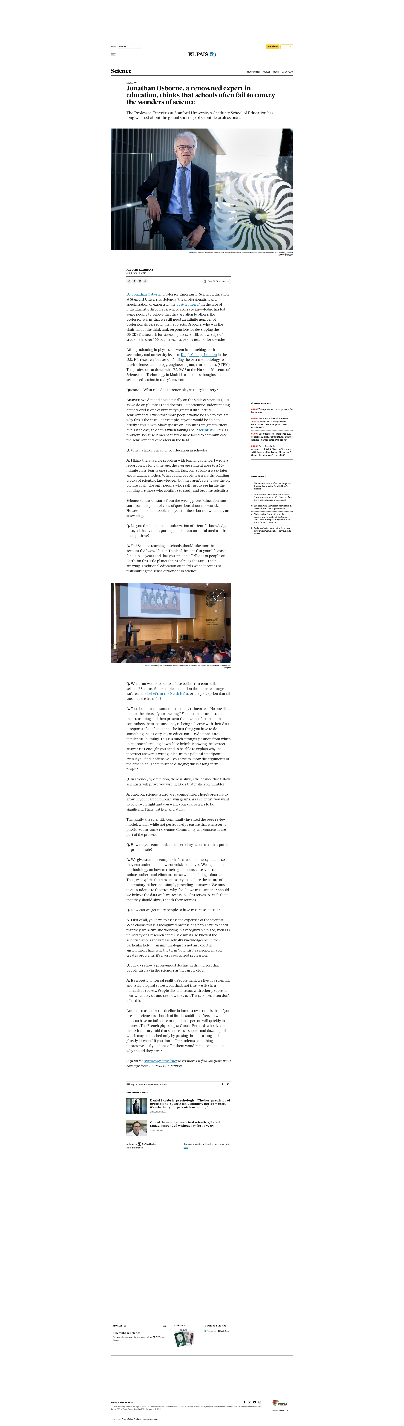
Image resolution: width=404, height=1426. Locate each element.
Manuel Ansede (156, 1130)
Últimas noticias (260, 403)
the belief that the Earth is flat (164, 693)
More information (134, 1147)
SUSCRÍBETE (273, 46)
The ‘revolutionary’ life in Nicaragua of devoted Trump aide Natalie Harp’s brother (272, 486)
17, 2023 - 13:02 (136, 273)
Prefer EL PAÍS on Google (218, 281)
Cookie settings (140, 1419)
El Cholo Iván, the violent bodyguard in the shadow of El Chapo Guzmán (272, 507)
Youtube (266, 72)
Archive (178, 1326)
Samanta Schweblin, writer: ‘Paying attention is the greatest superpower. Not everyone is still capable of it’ (270, 423)
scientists (206, 430)
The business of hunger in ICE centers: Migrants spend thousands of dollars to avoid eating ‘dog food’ (271, 436)
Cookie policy (152, 1419)
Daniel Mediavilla (158, 1112)
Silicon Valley (253, 72)
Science (121, 71)
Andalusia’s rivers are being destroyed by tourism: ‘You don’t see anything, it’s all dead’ (272, 531)
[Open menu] (113, 54)
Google (276, 72)
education (131, 83)
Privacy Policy (127, 1419)
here (186, 1147)
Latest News (287, 72)
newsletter (120, 1326)
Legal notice (116, 1419)
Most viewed (258, 476)
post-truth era (187, 304)
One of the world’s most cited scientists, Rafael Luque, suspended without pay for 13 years (185, 1124)
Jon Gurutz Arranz (139, 269)
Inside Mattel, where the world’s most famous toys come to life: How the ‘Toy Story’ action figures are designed (273, 497)
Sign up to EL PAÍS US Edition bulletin (149, 1084)
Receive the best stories (126, 1333)
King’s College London (199, 354)
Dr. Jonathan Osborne (144, 294)
